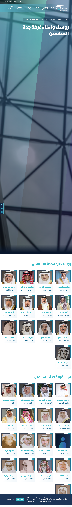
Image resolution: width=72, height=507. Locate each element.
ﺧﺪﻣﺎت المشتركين (45, 8)
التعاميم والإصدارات (19, 8)
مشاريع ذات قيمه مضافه (11, 8)
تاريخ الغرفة (45, 19)
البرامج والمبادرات (36, 8)
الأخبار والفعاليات (28, 8)
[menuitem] (20, 1)
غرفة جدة (52, 19)
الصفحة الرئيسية (62, 19)
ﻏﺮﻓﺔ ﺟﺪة (52, 8)
